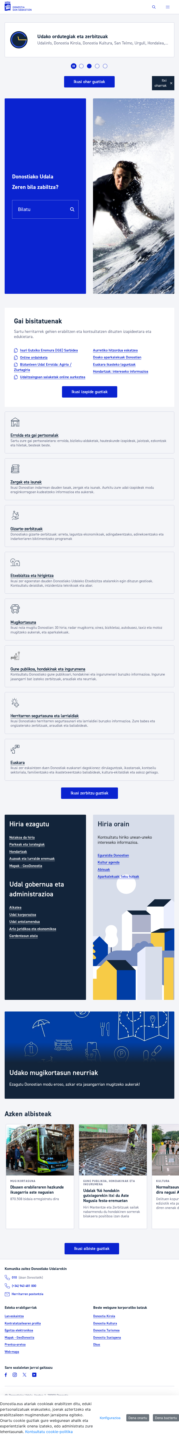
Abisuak (104, 869)
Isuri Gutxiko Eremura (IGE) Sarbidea (49, 350)
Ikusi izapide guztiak (90, 392)
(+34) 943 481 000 (24, 1286)
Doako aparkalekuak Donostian (117, 357)
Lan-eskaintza (14, 1316)
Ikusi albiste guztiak (92, 1248)
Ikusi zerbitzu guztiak (89, 793)
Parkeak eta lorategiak (27, 844)
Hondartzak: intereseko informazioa (120, 371)
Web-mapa (12, 1352)
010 (14, 1278)
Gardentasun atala (23, 936)
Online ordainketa (34, 357)
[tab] (81, 66)
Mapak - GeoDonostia (25, 865)
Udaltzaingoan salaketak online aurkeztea (52, 377)
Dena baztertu (166, 1418)
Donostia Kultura (105, 1323)
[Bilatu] (72, 209)
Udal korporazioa (22, 914)
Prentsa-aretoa (15, 1345)
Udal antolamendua (24, 921)
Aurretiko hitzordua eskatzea (115, 350)
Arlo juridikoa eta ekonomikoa (32, 928)
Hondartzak (18, 851)
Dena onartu (137, 1418)
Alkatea (15, 907)
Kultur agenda (109, 862)
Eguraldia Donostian (113, 855)
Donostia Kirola (104, 1316)
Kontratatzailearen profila (23, 1323)
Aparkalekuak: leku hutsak (118, 876)
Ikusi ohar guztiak (89, 81)
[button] (154, 7)
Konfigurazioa (110, 1418)
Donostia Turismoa (106, 1330)
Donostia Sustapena (107, 1338)
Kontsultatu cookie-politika (49, 1431)
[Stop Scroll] (73, 66)
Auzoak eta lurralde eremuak (32, 858)
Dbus (96, 1345)
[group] (89, 1055)
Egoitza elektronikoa (19, 1330)
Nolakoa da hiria (22, 837)
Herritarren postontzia (27, 1294)
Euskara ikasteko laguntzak (114, 364)
